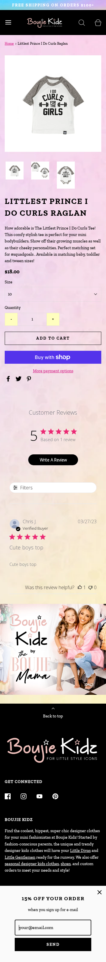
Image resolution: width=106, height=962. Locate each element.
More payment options (53, 370)
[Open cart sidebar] (98, 22)
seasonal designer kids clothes (32, 863)
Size (8, 282)
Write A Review (53, 460)
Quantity (13, 307)
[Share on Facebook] (9, 378)
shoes (66, 863)
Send (53, 944)
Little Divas (80, 850)
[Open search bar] (82, 22)
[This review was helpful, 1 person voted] (80, 587)
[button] (14, 170)
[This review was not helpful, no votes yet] (90, 587)
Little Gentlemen (20, 857)
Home (9, 43)
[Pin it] (29, 378)
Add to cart (53, 338)
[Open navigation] (8, 22)
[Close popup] (99, 892)
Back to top (53, 716)
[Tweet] (19, 378)
